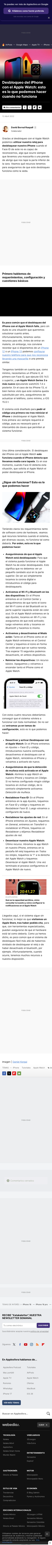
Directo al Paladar (10, 1475)
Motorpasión (32, 1475)
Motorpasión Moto (35, 1479)
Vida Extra (31, 1443)
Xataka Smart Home (11, 1451)
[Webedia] (10, 1426)
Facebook (25, 107)
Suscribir (43, 1325)
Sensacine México (35, 1518)
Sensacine (31, 1457)
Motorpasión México (36, 1526)
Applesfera (7, 1447)
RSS (37, 1344)
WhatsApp (7, 1388)
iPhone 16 (27, 1304)
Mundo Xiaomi (9, 1455)
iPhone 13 (16, 351)
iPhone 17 (7, 1394)
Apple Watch (39, 1067)
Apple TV (36, 45)
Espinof (30, 1461)
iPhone (47, 45)
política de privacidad (39, 1331)
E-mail (40, 107)
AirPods (9, 45)
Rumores (7, 1383)
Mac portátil (8, 1372)
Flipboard (35, 107)
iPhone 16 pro (42, 1304)
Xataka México (9, 1514)
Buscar (48, 1413)
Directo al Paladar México (14, 1526)
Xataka (6, 1439)
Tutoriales (26, 1067)
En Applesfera (11, 897)
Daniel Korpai (20, 1061)
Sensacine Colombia (35, 1522)
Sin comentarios (13, 107)
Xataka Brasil (8, 1518)
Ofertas (30, 1383)
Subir (41, 1425)
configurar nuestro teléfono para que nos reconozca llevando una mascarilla (25, 355)
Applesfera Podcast (12, 1367)
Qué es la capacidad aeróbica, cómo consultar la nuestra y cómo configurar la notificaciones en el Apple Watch (25, 903)
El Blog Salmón (33, 1492)
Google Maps (22, 45)
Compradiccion (9, 1500)
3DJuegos (31, 1439)
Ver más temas (11, 1403)
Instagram (31, 1344)
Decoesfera (8, 1496)
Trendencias (8, 1492)
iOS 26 (30, 1394)
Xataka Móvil (8, 1443)
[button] (23, 127)
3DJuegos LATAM (34, 1514)
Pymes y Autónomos (36, 1496)
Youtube (25, 1344)
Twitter (30, 107)
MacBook (31, 1388)
